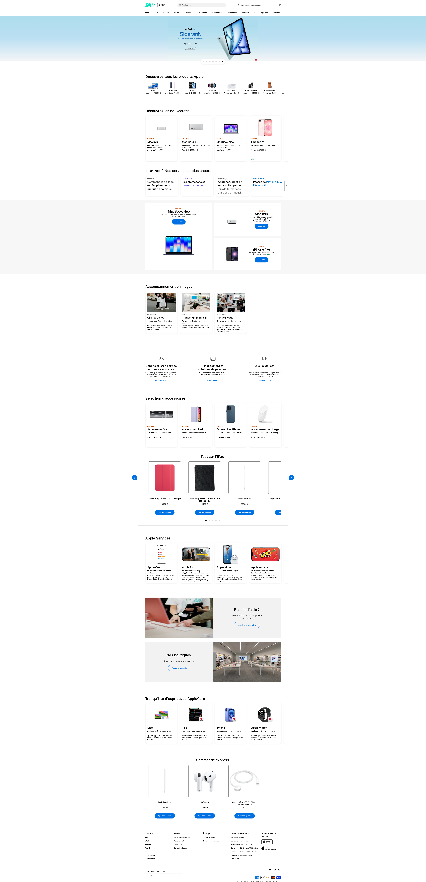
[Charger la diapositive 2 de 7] (206, 61)
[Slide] (213, 38)
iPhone (148, 844)
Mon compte (235, 859)
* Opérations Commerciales (241, 855)
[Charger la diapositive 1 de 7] (203, 61)
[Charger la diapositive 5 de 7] (216, 61)
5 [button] (220, 521)
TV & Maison (150, 855)
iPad (147, 841)
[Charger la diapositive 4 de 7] (213, 61)
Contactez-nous (209, 837)
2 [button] (210, 521)
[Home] (150, 5)
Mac (147, 837)
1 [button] (206, 521)
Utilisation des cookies (240, 841)
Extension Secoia (180, 848)
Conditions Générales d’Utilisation (244, 848)
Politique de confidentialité (241, 844)
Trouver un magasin (179, 668)
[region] (213, 38)
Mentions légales (237, 837)
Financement (179, 841)
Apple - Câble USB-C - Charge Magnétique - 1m (244, 803)
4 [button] (216, 521)
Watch (147, 848)
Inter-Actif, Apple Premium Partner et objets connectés (261, 881)
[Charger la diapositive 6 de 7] (219, 61)
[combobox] (201, 5)
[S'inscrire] (179, 876)
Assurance (178, 844)
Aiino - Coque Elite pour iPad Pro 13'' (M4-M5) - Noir (205, 500)
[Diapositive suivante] (286, 88)
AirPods (148, 851)
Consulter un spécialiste (247, 625)
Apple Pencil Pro (244, 499)
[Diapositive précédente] (134, 477)
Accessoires (150, 859)
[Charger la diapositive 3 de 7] (209, 61)
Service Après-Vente (182, 837)
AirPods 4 (205, 802)
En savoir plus (160, 380)
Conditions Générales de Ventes (243, 851)
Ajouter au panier (164, 816)
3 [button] (213, 521)
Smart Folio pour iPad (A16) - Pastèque (165, 499)
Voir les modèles (165, 512)
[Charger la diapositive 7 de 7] (222, 61)
